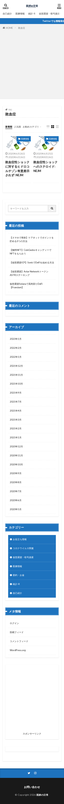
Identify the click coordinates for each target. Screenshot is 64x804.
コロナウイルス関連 (23, 548)
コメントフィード (19, 641)
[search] (52, 208)
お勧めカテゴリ (31, 126)
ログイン (14, 623)
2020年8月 (16, 482)
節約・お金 (18, 575)
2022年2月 (16, 347)
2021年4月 (16, 410)
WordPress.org (18, 650)
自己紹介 (7, 13)
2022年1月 (16, 356)
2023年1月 (16, 338)
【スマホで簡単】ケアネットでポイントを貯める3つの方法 (32, 239)
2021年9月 (16, 392)
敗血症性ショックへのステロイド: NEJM (45, 166)
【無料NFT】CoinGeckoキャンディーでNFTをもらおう (30, 252)
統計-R (31, 13)
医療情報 (20, 13)
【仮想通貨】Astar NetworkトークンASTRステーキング (29, 273)
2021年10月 (16, 383)
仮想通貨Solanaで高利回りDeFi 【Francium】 (26, 285)
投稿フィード (17, 632)
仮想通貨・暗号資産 (49, 13)
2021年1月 (16, 437)
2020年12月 (16, 446)
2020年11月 (16, 455)
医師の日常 (42, 794)
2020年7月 (16, 491)
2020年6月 (16, 500)
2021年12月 (16, 365)
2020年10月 (16, 464)
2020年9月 (16, 473)
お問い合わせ (32, 786)
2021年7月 (16, 401)
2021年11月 (16, 374)
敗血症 (21, 27)
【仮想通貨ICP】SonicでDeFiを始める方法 (32, 262)
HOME (9, 27)
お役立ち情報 (20, 539)
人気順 (17, 126)
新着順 (8, 126)
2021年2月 (16, 428)
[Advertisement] (32, 63)
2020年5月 (16, 509)
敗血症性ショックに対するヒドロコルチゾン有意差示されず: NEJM (17, 168)
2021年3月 (16, 419)
